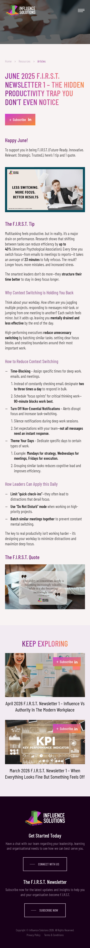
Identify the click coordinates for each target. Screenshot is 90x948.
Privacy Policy (33, 935)
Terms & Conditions (54, 935)
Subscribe (64, 661)
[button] (80, 10)
